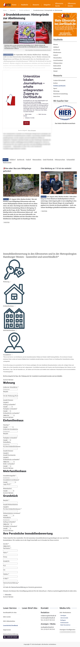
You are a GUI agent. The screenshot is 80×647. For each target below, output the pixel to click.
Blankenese (57, 52)
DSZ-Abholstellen (9, 621)
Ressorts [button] (36, 5)
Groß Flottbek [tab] (48, 160)
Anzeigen (63, 615)
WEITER (6, 222)
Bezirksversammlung (60, 94)
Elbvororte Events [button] (72, 5)
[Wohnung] (10, 282)
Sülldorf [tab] (12, 160)
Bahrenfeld (57, 66)
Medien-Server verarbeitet (28, 359)
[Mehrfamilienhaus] (16, 330)
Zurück (5, 380)
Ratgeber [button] (47, 5)
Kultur (55, 83)
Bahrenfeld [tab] (7, 163)
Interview (56, 96)
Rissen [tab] (5, 160)
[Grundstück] (12, 355)
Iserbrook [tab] (20, 160)
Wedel (55, 71)
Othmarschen (57, 63)
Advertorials (64, 618)
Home (14, 5)
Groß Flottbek (58, 60)
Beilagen (63, 620)
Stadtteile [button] (24, 5)
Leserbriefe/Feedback (10, 625)
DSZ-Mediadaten (65, 612)
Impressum (7, 630)
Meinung (56, 91)
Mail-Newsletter (65, 625)
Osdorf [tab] (28, 160)
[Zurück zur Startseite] (7, 5)
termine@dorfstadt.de (48, 618)
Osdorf (55, 55)
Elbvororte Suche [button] (59, 5)
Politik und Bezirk (59, 86)
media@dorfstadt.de (47, 627)
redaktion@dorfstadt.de (48, 616)
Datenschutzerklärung (18, 587)
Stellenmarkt (64, 622)
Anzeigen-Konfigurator (67, 629)
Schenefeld (57, 68)
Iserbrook (56, 50)
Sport (55, 88)
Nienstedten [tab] (36, 160)
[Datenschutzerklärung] (4, 585)
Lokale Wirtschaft (59, 80)
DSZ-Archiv (7, 617)
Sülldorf (56, 47)
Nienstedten (57, 58)
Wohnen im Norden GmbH (43, 357)
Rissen (55, 44)
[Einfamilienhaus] (15, 306)
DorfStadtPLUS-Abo (10, 612)
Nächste (10, 380)
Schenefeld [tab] (70, 160)
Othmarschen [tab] (60, 160)
